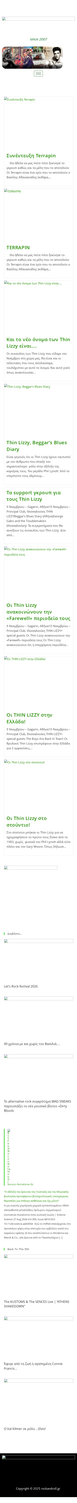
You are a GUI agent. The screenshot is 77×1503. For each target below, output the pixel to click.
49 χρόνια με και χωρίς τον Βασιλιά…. (32, 1044)
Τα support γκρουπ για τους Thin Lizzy (34, 495)
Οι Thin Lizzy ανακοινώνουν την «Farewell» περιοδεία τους (38, 611)
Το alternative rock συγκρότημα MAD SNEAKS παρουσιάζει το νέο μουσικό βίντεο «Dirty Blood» (37, 1106)
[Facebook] (33, 7)
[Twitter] (44, 7)
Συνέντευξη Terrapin (31, 155)
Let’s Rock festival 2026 (21, 986)
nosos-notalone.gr (21, 1184)
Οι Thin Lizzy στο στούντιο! (27, 821)
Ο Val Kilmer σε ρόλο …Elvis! (25, 1429)
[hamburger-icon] (38, 73)
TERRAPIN (18, 247)
